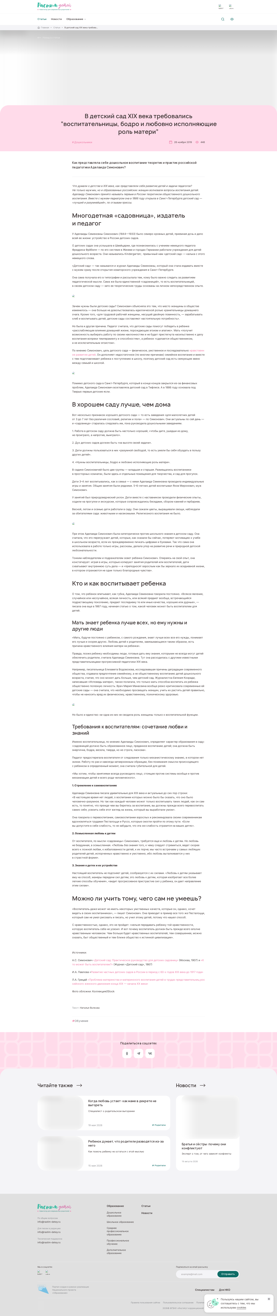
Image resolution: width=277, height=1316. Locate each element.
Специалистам (204, 1290)
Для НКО (224, 1290)
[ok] (127, 1053)
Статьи (56, 27)
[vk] (150, 1053)
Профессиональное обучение (118, 1242)
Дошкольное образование (114, 1214)
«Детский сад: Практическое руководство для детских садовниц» (135, 960)
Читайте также (55, 1085)
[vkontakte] (231, 6)
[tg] (138, 1053)
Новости (56, 19)
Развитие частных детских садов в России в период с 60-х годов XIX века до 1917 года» (147, 972)
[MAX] (221, 6)
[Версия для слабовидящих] (232, 19)
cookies (241, 1307)
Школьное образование (120, 1221)
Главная (45, 27)
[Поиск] (222, 19)
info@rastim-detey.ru (49, 1221)
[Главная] (54, 6)
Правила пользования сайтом (145, 1302)
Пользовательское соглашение (178, 1302)
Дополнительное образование (116, 1251)
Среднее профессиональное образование (118, 1231)
